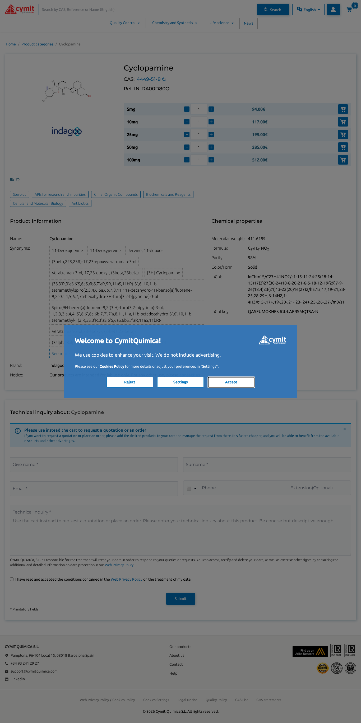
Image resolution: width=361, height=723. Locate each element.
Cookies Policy (112, 366)
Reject (129, 382)
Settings (180, 382)
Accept (231, 382)
